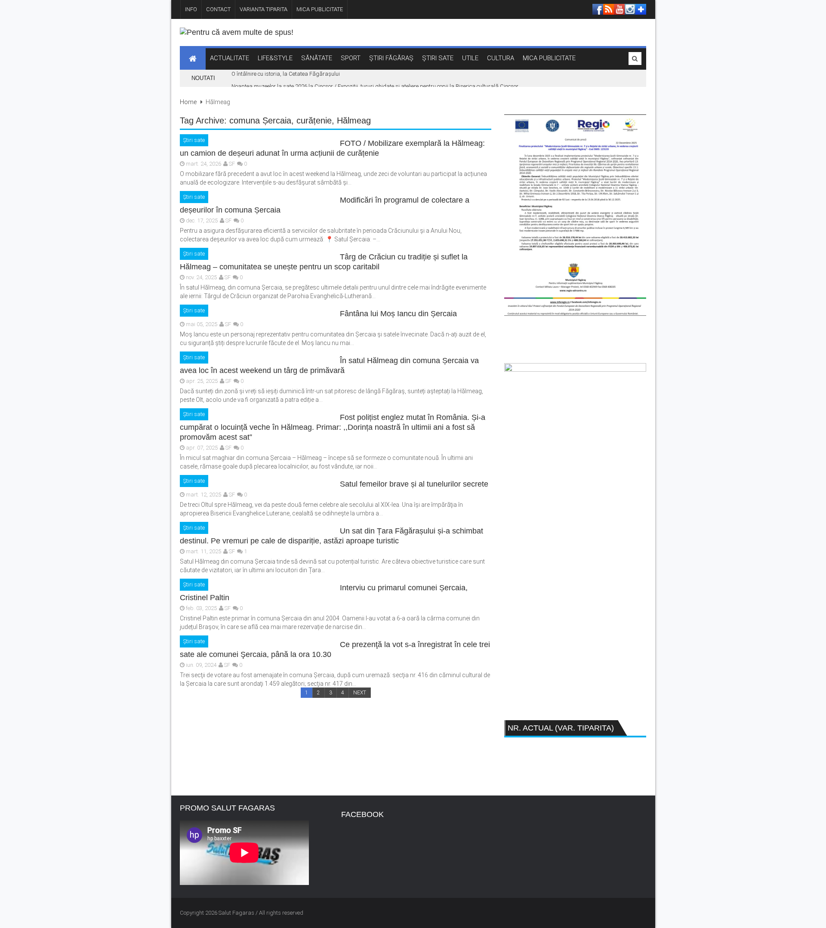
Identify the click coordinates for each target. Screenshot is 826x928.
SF (232, 163)
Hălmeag (354, 120)
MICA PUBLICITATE (319, 9)
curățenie (314, 120)
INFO (191, 9)
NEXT (359, 693)
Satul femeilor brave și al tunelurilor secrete (414, 484)
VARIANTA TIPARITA (263, 9)
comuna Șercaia (260, 120)
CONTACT (218, 9)
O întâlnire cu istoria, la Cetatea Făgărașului (285, 74)
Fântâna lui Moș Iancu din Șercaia (398, 313)
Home (188, 102)
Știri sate (194, 140)
